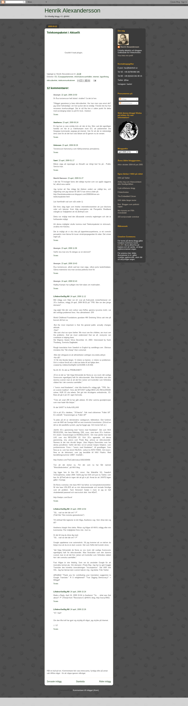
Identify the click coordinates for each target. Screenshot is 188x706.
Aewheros (57, 122)
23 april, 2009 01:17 (66, 160)
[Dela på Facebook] (86, 80)
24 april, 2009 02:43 (69, 281)
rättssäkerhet (52, 80)
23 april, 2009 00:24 (70, 122)
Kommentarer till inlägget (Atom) (86, 690)
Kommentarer (126, 103)
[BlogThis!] (81, 80)
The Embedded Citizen (127, 196)
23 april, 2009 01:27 (75, 178)
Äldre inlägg (105, 681)
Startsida (80, 681)
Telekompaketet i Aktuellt (63, 32)
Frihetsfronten (123, 192)
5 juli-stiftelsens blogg (126, 188)
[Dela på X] (83, 80)
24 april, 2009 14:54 (78, 509)
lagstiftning (104, 77)
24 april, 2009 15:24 (78, 592)
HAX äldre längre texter (127, 200)
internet (96, 77)
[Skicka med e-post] (78, 80)
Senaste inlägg (54, 681)
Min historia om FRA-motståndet (126, 212)
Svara (55, 114)
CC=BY (120, 245)
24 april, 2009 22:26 (78, 609)
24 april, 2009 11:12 (78, 296)
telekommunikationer (66, 80)
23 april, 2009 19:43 (69, 263)
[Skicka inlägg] (94, 80)
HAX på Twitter (124, 178)
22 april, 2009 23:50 (69, 95)
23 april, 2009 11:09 (69, 248)
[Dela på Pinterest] (89, 80)
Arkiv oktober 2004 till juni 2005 (130, 165)
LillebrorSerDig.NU (61, 296)
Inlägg (123, 99)
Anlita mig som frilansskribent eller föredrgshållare (129, 183)
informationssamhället (83, 77)
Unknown (57, 145)
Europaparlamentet (65, 77)
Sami (55, 160)
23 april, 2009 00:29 (70, 145)
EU (56, 77)
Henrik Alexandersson (72, 10)
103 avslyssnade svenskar (128, 217)
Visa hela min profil (125, 56)
